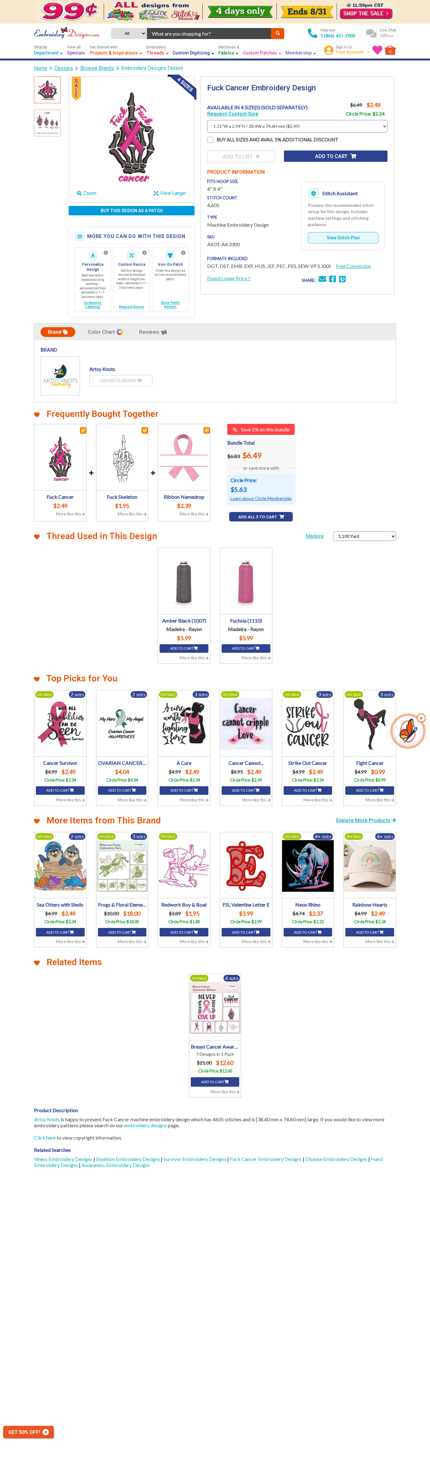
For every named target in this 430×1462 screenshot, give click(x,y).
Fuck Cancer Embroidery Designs (266, 1159)
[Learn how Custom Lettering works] (105, 252)
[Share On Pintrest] (342, 280)
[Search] (277, 33)
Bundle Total (241, 443)
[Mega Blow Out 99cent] (215, 12)
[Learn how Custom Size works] (144, 252)
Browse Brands (97, 68)
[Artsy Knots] (60, 376)
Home (40, 68)
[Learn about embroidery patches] (183, 252)
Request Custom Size (232, 114)
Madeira (315, 536)
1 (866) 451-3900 (337, 35)
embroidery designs (145, 1125)
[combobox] (209, 33)
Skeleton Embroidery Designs (128, 1159)
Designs (63, 68)
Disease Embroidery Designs (336, 1159)
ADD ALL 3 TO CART (258, 517)
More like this (69, 513)
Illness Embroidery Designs (63, 1159)
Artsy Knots (47, 1119)
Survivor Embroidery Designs (195, 1159)
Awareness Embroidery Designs (116, 1165)
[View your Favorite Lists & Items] (377, 50)
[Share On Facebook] (332, 280)
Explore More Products (364, 820)
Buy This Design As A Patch (132, 210)
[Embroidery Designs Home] (66, 33)
